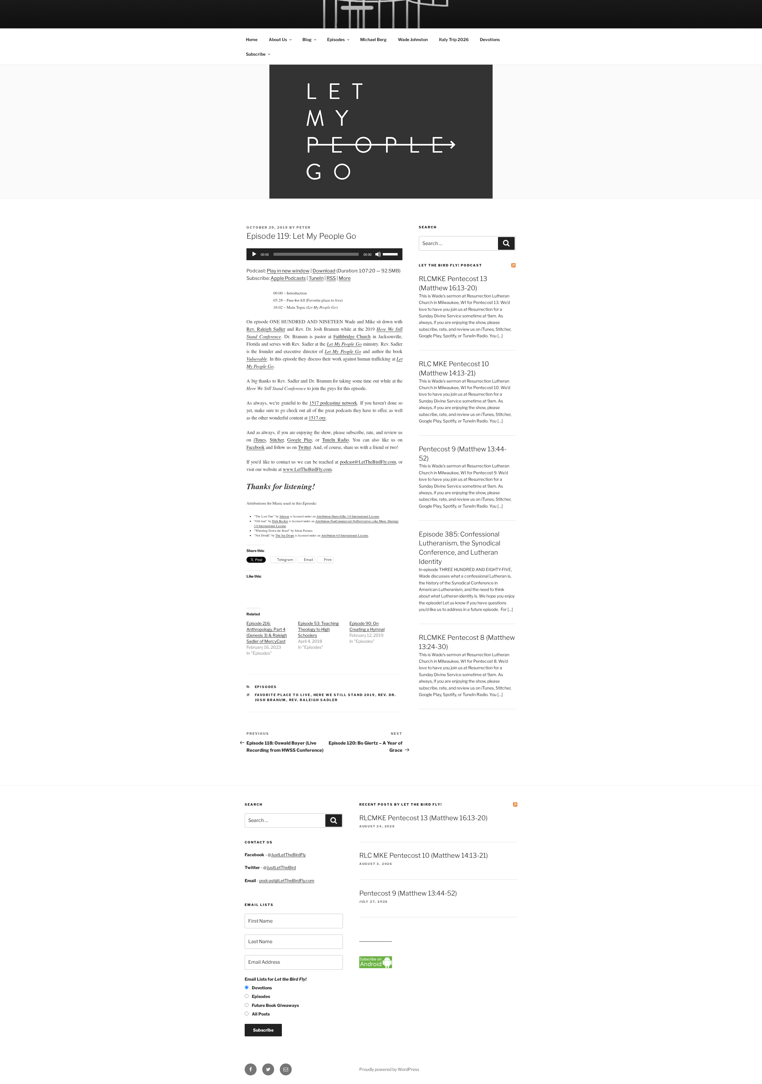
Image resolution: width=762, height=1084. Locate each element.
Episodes (336, 39)
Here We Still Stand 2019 (344, 695)
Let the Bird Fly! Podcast (450, 265)
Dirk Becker (280, 521)
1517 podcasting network (333, 403)
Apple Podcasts (288, 278)
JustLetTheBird (281, 867)
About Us (278, 39)
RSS (331, 278)
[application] (324, 254)
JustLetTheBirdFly (288, 854)
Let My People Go (344, 344)
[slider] (391, 253)
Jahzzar (284, 516)
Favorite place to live (283, 695)
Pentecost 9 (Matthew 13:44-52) (408, 893)
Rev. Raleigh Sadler (265, 329)
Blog (307, 39)
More (345, 278)
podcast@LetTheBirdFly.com (286, 880)
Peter (303, 227)
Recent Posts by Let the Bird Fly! (400, 804)
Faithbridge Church (352, 336)
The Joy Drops (284, 535)
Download (324, 271)
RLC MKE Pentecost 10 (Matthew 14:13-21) (423, 855)
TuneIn (316, 278)
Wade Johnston (413, 39)
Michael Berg (373, 39)
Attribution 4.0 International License (344, 535)
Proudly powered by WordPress (389, 1069)
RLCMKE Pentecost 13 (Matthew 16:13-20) (423, 818)
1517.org (317, 417)
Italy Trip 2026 (454, 39)
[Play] (254, 254)
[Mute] (378, 254)
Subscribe (256, 54)
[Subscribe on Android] (375, 966)
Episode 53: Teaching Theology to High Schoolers (318, 629)
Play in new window (288, 271)
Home (251, 39)
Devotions (490, 39)
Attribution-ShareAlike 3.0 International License (347, 516)
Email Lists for (276, 979)
